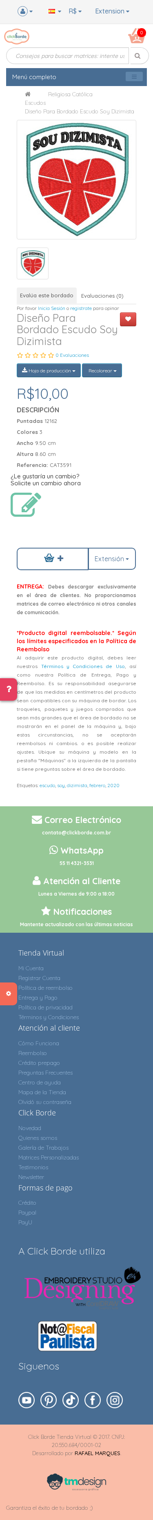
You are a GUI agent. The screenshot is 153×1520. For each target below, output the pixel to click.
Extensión (110, 559)
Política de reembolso (45, 987)
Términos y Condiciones (48, 1017)
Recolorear (100, 370)
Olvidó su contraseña (44, 1102)
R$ (73, 11)
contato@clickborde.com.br (76, 833)
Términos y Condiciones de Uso (83, 666)
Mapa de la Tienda (42, 1092)
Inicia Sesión (51, 308)
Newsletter (31, 1177)
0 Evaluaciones (72, 355)
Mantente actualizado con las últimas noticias (76, 924)
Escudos (35, 102)
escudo (47, 785)
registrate (81, 308)
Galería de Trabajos (43, 1147)
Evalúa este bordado (46, 295)
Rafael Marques (97, 1453)
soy (61, 785)
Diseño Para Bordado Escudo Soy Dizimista (79, 111)
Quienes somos (37, 1138)
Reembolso (32, 1053)
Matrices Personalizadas (48, 1157)
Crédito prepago (39, 1062)
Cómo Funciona (38, 1043)
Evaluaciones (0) (102, 295)
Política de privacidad (45, 1007)
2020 (113, 785)
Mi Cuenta (31, 968)
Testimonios (33, 1167)
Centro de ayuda (39, 1082)
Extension (110, 11)
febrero (97, 785)
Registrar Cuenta (39, 978)
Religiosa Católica (70, 94)
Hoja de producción (49, 370)
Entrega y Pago (38, 997)
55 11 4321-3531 (77, 863)
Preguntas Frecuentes (45, 1072)
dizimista (77, 785)
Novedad (29, 1128)
